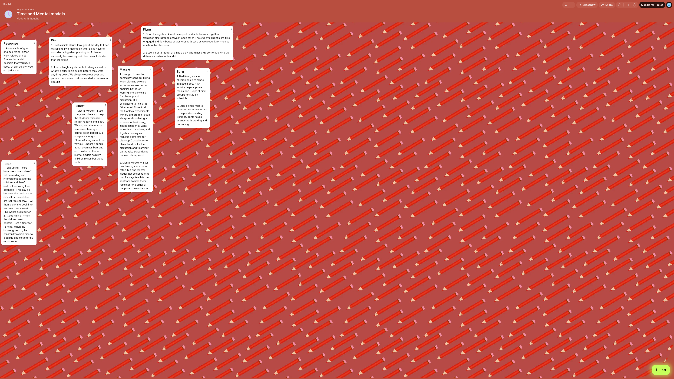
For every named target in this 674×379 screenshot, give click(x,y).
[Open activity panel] (619, 5)
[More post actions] (110, 39)
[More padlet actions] (634, 5)
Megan (20, 9)
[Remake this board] (627, 5)
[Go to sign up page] (669, 5)
